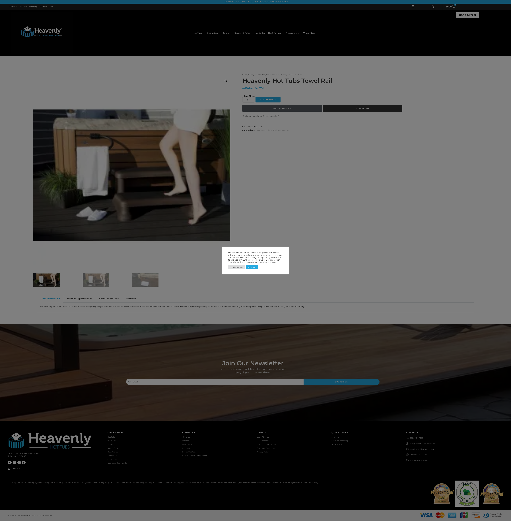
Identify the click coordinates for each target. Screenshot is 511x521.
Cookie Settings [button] (236, 267)
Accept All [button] (252, 267)
